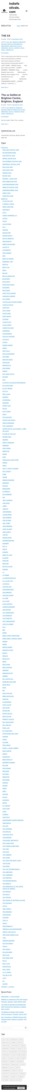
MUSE (4, 687)
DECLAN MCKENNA (8, 354)
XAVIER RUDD (6, 966)
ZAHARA (5, 984)
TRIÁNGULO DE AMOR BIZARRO (12, 929)
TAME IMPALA (6, 823)
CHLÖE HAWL (6, 313)
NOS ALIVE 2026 (7, 167)
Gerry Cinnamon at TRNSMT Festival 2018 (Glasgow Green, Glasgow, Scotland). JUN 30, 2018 (13, 1019)
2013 (11, 42)
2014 (3, 1039)
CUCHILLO (5, 339)
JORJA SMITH (6, 532)
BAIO (3, 256)
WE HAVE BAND (7, 952)
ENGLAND (3, 44)
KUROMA (5, 569)
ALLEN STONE (6, 224)
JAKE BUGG (6, 503)
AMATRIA (5, 230)
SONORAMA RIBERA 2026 (10, 190)
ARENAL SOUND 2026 (9, 158)
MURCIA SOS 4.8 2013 (16, 46)
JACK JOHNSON (7, 500)
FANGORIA (5, 403)
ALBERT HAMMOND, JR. (9, 215)
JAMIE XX (5, 509)
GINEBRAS (5, 445)
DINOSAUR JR (6, 365)
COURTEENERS (7, 333)
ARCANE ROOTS (7, 235)
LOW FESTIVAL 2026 (8, 155)
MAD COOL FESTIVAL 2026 (10, 150)
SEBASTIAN (5, 777)
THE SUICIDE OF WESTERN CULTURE (13, 900)
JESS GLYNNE (6, 520)
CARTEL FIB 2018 (5, 1045)
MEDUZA (5, 656)
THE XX (5, 35)
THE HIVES (5, 852)
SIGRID (4, 788)
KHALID (4, 549)
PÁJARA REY (6, 710)
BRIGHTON (16, 42)
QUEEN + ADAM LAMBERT (10, 748)
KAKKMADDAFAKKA (8, 540)
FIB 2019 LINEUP (22, 1051)
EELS (4, 380)
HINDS (4, 465)
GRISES (4, 454)
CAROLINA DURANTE (8, 296)
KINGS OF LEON (7, 555)
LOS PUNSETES (7, 618)
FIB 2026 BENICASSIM (9, 152)
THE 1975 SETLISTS (13, 1073)
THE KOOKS (6, 866)
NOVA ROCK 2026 (7, 170)
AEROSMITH (6, 209)
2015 (8, 1039)
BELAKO (4, 273)
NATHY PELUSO (7, 693)
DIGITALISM (6, 362)
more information (11, 1088)
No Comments (5, 52)
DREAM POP (22, 42)
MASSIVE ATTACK (7, 650)
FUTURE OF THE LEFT (9, 434)
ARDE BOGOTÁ (6, 241)
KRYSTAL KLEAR (7, 566)
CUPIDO (4, 342)
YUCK (4, 978)
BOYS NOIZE (6, 290)
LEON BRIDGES (7, 592)
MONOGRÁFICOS (17, 44)
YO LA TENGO (6, 972)
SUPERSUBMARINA (6, 1070)
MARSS (4, 644)
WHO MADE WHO (7, 958)
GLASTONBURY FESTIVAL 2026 (12, 161)
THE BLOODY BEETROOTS (10, 840)
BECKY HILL (6, 267)
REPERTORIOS (5, 1067)
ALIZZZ (4, 221)
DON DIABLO (6, 368)
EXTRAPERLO (6, 400)
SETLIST (11, 48)
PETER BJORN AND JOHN (10, 733)
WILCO (4, 961)
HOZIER (4, 477)
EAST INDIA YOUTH (8, 374)
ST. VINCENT (6, 806)
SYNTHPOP (17, 48)
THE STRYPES (6, 897)
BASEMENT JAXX (7, 261)
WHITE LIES (6, 955)
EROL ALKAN (6, 394)
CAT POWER (6, 299)
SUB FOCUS (6, 817)
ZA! (3, 981)
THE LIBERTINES (7, 872)
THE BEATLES (6, 831)
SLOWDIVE (5, 800)
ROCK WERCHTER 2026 (9, 181)
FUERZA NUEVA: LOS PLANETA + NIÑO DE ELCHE (14, 430)
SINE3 (4, 791)
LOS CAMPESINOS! (8, 612)
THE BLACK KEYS (7, 834)
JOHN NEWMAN (7, 526)
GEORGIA (5, 439)
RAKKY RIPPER (6, 751)
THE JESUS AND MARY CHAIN (11, 860)
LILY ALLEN (5, 601)
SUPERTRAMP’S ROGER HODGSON (12, 820)
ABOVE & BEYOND (7, 207)
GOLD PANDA (6, 448)
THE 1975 (5, 826)
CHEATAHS (5, 307)
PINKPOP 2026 (6, 173)
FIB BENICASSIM (5, 1054)
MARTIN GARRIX (7, 647)
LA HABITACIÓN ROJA (9, 578)
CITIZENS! (5, 319)
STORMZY (5, 814)
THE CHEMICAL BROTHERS (10, 846)
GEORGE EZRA (6, 437)
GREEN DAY (6, 451)
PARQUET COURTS (8, 719)
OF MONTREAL (6, 702)
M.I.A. (4, 627)
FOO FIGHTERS (7, 417)
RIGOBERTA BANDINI (8, 762)
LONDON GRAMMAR (8, 607)
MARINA (4, 641)
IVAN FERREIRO (7, 494)
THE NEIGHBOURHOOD (9, 881)
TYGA (4, 938)
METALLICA (5, 659)
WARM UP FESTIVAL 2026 (10, 187)
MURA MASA (6, 685)
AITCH (4, 212)
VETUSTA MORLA (7, 943)
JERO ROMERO (6, 517)
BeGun (4, 270)
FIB (24, 1048)
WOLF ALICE (6, 963)
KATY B (4, 546)
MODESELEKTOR (7, 673)
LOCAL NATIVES (7, 604)
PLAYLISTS (23, 1064)
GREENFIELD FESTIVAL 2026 (11, 164)
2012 (7, 42)
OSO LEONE (6, 708)
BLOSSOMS (5, 287)
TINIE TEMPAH (6, 909)
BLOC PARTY (6, 282)
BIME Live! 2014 (5, 1042)
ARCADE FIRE (6, 233)
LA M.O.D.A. (6, 584)
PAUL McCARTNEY (8, 722)
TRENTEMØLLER (7, 926)
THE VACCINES (7, 903)
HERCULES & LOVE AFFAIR (10, 460)
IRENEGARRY (6, 489)
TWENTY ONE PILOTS (9, 932)
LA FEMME (5, 575)
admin (4, 39)
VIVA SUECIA (6, 949)
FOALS (4, 414)
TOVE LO (5, 920)
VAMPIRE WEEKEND (8, 940)
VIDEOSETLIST (10, 50)
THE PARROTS (6, 883)
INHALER (5, 486)
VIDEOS (3, 50)
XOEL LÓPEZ (6, 969)
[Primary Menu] (26, 11)
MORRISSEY (12, 1061)
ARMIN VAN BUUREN (8, 244)
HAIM (4, 457)
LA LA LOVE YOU (7, 581)
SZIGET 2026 (6, 193)
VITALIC (4, 946)
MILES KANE (6, 664)
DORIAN (4, 371)
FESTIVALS (4, 147)
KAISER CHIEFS (7, 537)
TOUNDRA (5, 917)
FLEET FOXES (6, 411)
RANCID (4, 754)
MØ (3, 690)
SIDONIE (5, 785)
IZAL (3, 497)
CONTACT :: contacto (7, 987)
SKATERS (5, 794)
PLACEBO (5, 742)
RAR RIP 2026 (6, 176)
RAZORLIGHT (6, 757)
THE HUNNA (6, 857)
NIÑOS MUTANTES (8, 696)
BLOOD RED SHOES (8, 284)
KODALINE (5, 561)
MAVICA (4, 653)
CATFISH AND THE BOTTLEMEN (12, 302)
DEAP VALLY (6, 351)
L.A (3, 572)
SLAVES (4, 797)
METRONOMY (5, 1061)
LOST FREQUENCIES (8, 621)
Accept (21, 1088)
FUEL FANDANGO (7, 426)
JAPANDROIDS (6, 512)
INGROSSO (5, 483)
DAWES (4, 348)
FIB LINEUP (13, 1054)
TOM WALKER (6, 915)
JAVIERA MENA (7, 514)
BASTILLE (5, 264)
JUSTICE (5, 535)
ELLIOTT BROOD (7, 388)
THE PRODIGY (6, 891)
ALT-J (4, 227)
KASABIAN (5, 543)
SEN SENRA (6, 780)
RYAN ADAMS (6, 768)
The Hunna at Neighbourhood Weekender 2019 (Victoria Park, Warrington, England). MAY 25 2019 (13, 1007)
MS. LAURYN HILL (7, 679)
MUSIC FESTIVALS (5, 1064)
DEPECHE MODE (7, 359)
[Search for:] (14, 1028)
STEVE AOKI (6, 808)
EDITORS (5, 377)
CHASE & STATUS (7, 305)
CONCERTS (23, 1045)
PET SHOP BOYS (7, 731)
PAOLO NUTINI (6, 716)
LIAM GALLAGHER (7, 595)
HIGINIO (4, 463)
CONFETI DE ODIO (8, 328)
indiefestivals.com (14, 8)
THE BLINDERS (6, 837)
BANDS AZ (4, 199)
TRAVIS (4, 923)
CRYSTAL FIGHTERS (8, 336)
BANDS (21, 1039)
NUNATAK (5, 699)
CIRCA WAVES (6, 316)
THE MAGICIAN (7, 878)
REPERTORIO (4, 48)
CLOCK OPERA (6, 325)
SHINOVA (5, 783)
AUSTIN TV (5, 247)
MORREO (5, 676)
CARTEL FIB (20, 1042)
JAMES (4, 506)
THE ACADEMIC (7, 829)
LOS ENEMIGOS (7, 615)
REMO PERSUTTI (7, 759)
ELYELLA (5, 391)
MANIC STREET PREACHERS (11, 635)
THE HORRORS (6, 855)
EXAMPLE (5, 397)
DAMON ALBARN (7, 345)
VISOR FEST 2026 (7, 196)
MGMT (4, 661)
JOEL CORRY (6, 523)
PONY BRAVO (6, 745)
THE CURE (5, 849)
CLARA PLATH (6, 322)
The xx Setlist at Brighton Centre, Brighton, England (12, 98)
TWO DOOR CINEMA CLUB (10, 935)
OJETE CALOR (6, 705)
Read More (4, 87)
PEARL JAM (5, 728)
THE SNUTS (6, 894)
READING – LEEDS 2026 (9, 178)
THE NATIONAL (21, 1076)
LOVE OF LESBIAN (7, 624)
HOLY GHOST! (6, 471)
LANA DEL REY (7, 587)
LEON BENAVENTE (8, 589)
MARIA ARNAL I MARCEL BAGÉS (12, 638)
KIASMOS (5, 552)
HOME (4, 474)
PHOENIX (5, 736)
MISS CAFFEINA (7, 667)
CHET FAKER (6, 310)
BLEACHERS (6, 279)
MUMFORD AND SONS (9, 682)
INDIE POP (10, 44)
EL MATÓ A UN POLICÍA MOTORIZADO (14, 382)
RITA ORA (5, 765)
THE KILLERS (6, 863)
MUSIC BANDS (20, 1061)
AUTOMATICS (6, 250)
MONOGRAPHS (5, 46)
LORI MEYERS (6, 610)
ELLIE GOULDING (7, 385)
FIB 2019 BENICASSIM (12, 1051)
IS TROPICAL (6, 491)
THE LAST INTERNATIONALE (11, 869)
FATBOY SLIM (6, 405)
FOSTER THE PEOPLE (8, 420)
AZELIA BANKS (6, 253)
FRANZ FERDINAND (8, 423)
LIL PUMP (5, 598)
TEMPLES (14, 1070)
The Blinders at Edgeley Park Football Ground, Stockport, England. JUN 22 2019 (14, 1013)
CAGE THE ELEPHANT (9, 293)
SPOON (4, 803)
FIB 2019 (4, 1051)
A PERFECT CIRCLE (8, 204)
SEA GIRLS (5, 774)
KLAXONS (5, 558)
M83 (3, 630)
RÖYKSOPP (5, 771)
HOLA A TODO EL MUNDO (10, 468)
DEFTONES (5, 357)
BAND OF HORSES (7, 259)
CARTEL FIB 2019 (15, 1045)
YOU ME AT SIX (7, 975)
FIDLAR (4, 408)
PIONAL (4, 739)
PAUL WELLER (6, 725)
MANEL (4, 633)
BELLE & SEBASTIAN (8, 276)
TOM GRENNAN (7, 912)
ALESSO (4, 218)
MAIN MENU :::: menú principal (10, 996)
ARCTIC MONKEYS (8, 238)
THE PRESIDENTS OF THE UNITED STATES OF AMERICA (12, 888)
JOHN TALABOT (7, 529)
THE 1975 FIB (5, 1073)
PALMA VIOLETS (7, 713)
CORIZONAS (6, 331)
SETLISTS (17, 1067)
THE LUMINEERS (7, 875)
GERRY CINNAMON (8, 442)
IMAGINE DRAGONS (8, 480)
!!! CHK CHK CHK (7, 201)
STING (4, 811)
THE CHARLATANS (8, 843)
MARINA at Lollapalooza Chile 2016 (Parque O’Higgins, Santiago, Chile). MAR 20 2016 (14, 1001)
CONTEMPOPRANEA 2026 (10, 184)
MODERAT (5, 670)
